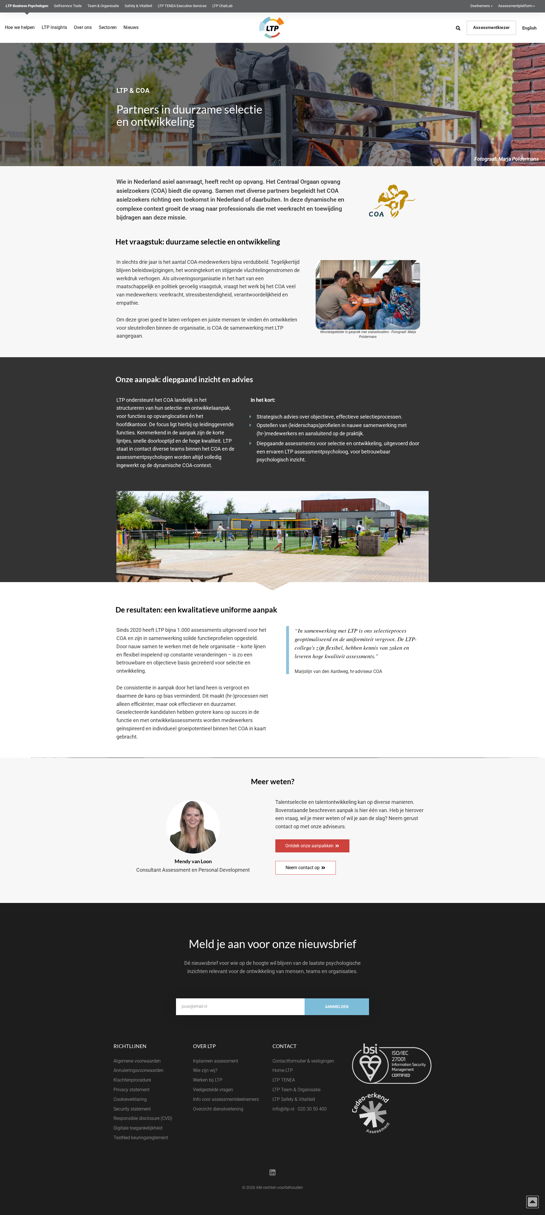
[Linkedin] (272, 1172)
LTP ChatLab (222, 6)
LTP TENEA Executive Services (182, 6)
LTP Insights (54, 27)
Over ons (83, 27)
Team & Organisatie (103, 6)
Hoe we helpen (20, 27)
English (529, 28)
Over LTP (204, 1046)
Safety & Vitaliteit (138, 6)
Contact (284, 1046)
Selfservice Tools (68, 6)
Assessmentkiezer (491, 27)
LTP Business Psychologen (27, 6)
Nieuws (131, 27)
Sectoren (108, 27)
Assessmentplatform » (516, 6)
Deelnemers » (481, 6)
